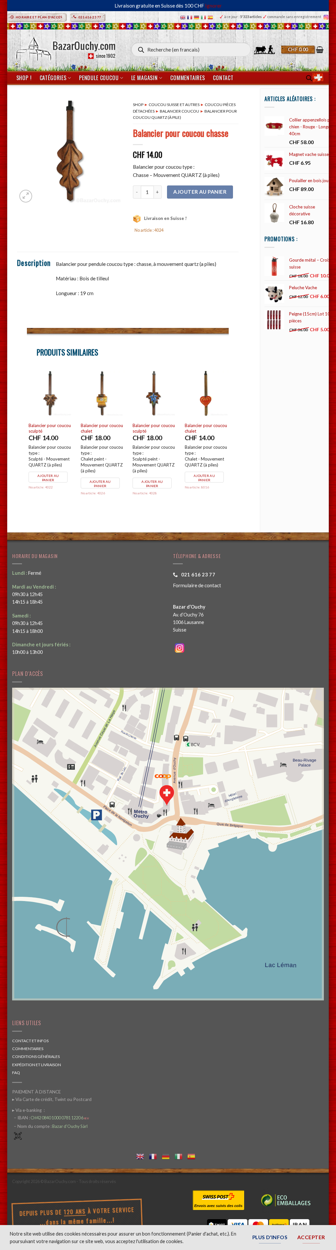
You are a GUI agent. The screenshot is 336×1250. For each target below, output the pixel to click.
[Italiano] (204, 17)
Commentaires (187, 78)
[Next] (228, 441)
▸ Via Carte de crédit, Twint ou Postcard (52, 1099)
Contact (223, 78)
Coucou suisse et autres (174, 104)
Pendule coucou (98, 78)
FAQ (16, 1072)
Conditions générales (36, 1056)
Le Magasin (144, 78)
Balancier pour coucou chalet (102, 428)
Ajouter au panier (199, 192)
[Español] (211, 17)
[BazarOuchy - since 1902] (65, 46)
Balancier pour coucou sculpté (50, 428)
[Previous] (27, 441)
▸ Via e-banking (27, 1110)
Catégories (53, 78)
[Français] (190, 17)
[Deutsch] (197, 17)
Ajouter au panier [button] (48, 478)
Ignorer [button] (213, 6)
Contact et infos (30, 1040)
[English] (183, 17)
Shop (138, 104)
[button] (302, 49)
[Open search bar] (309, 78)
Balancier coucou (179, 111)
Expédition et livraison (36, 1064)
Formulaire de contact (197, 585)
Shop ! (24, 78)
